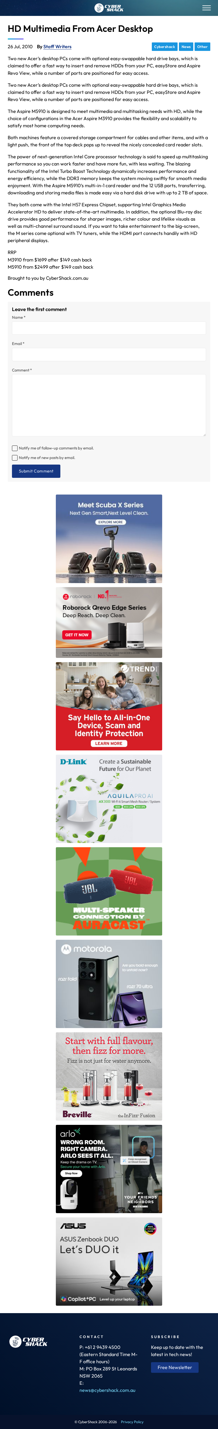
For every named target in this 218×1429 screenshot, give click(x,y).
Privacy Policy (132, 1421)
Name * (19, 318)
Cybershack (164, 46)
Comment (22, 370)
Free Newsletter (175, 1367)
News (186, 46)
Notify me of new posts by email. (47, 457)
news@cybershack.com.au (107, 1390)
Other (202, 46)
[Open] (206, 8)
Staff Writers (57, 46)
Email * (18, 344)
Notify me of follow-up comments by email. (56, 448)
